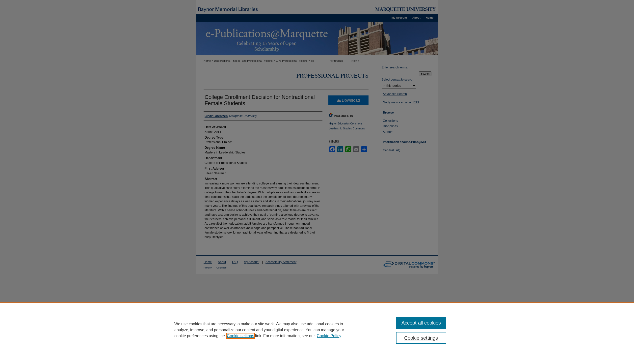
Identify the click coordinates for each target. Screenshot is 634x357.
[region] (317, 329)
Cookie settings (240, 336)
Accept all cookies (421, 323)
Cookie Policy (329, 336)
